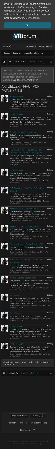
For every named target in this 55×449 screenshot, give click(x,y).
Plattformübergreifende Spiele (21, 144)
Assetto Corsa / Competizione (24, 132)
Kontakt (12, 422)
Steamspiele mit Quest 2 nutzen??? (26, 244)
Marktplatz (14, 165)
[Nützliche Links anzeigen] (51, 61)
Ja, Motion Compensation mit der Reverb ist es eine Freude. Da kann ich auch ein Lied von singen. (29, 266)
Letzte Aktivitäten (31, 53)
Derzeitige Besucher (12, 53)
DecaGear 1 (15, 295)
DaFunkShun (24, 107)
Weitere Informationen (25, 79)
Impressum (25, 430)
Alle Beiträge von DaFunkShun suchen (19, 362)
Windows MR (15, 109)
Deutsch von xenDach (39, 441)
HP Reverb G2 (16, 96)
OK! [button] (27, 25)
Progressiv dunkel (18, 415)
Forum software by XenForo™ (18, 441)
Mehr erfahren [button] (33, 18)
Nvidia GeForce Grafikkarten (23, 277)
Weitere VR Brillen (16, 307)
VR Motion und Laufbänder (20, 272)
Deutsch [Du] (37, 415)
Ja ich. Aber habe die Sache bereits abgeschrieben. (28, 316)
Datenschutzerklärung (36, 422)
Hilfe (21, 422)
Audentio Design (35, 443)
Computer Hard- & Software (20, 290)
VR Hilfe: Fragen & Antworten (21, 254)
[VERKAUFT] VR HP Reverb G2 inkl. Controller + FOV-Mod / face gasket (26, 151)
